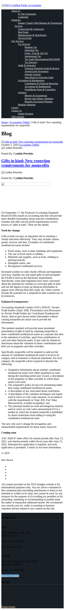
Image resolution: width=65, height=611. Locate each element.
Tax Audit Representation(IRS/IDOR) (42, 59)
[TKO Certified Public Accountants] (21, 5)
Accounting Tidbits (20, 122)
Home (4, 122)
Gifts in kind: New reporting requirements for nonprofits (25, 163)
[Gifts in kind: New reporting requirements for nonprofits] (32, 141)
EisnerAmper (8, 606)
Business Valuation (27, 104)
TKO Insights (17, 117)
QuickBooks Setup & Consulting (40, 89)
